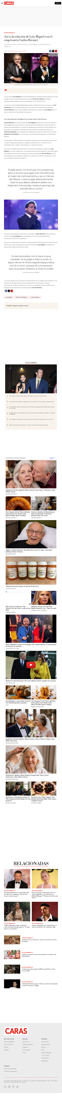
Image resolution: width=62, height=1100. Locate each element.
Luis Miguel (8, 297)
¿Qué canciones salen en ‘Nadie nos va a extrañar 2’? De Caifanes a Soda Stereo (31, 401)
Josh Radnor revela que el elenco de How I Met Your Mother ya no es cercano (31, 419)
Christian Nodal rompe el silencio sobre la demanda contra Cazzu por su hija (39, 984)
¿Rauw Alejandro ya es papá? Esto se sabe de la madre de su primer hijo (44, 926)
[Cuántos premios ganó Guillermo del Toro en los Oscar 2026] (12, 969)
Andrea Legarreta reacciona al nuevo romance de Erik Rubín (39, 955)
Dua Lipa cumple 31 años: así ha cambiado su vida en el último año (27, 396)
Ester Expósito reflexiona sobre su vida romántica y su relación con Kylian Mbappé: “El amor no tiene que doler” (45, 895)
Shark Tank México (21, 297)
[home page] (9, 3)
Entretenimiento (9, 32)
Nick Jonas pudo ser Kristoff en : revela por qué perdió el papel (28, 425)
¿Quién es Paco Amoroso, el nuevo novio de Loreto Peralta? (39, 940)
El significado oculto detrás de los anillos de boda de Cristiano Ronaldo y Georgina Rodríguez (32, 413)
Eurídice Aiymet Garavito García (18, 51)
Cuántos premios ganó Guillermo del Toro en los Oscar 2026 (38, 970)
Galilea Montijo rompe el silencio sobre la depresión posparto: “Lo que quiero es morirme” (17, 927)
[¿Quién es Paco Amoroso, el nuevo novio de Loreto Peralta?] (12, 939)
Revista (58, 3)
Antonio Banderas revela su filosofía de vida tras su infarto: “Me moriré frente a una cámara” (16, 894)
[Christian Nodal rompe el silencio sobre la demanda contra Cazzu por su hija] (12, 983)
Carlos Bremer (35, 297)
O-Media (44, 1039)
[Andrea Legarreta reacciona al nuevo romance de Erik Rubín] (12, 954)
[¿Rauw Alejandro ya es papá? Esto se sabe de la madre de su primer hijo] (45, 911)
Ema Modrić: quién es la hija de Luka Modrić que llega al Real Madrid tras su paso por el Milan (31, 407)
